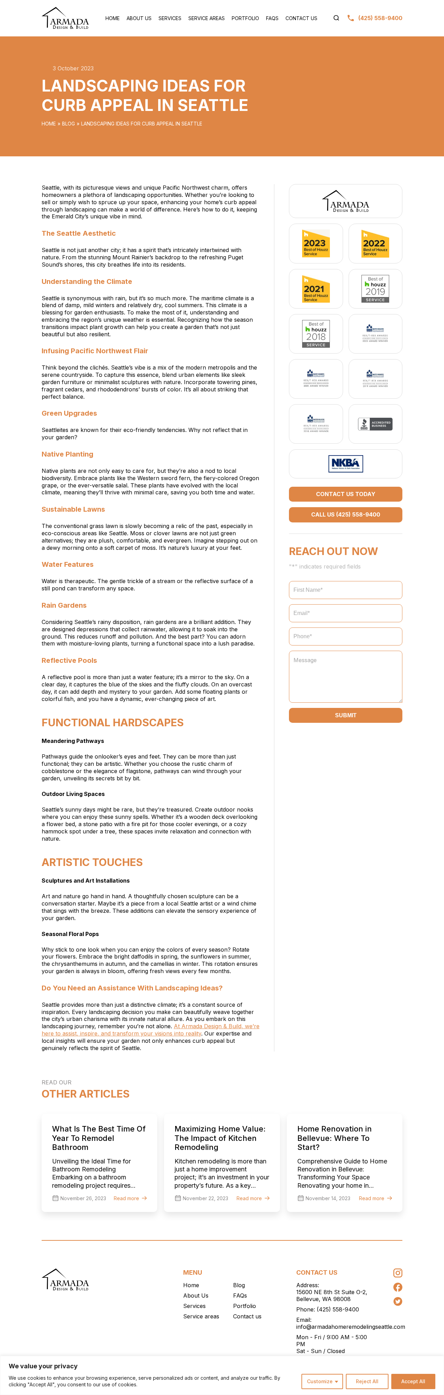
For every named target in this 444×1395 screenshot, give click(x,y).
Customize (320, 1381)
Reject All (367, 1381)
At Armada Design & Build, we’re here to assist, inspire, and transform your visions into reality (150, 1030)
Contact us (301, 18)
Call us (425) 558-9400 (345, 514)
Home (112, 18)
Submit (346, 715)
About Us (139, 18)
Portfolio (245, 18)
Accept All (413, 1381)
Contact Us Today (345, 494)
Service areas (206, 18)
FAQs (272, 18)
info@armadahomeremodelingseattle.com (350, 1326)
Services (170, 18)
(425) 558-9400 (338, 1309)
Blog (68, 124)
